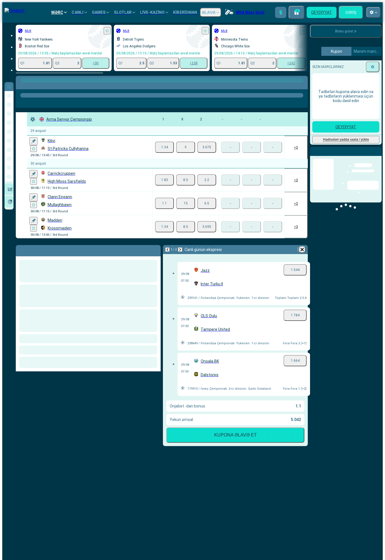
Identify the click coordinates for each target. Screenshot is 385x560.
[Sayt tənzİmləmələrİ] (373, 12)
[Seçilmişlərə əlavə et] (107, 30)
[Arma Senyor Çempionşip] (42, 86)
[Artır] (280, 12)
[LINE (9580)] (21, 86)
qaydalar (350, 112)
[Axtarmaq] (303, 86)
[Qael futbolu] (32, 86)
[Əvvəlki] (167, 249)
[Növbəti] (180, 249)
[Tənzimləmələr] (372, 166)
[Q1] (164, 147)
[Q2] (206, 147)
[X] (185, 147)
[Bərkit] (33, 141)
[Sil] (302, 249)
